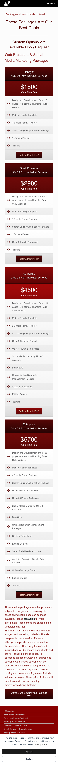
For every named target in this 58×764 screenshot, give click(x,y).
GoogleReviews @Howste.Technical (18, 729)
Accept (29, 751)
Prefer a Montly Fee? (29, 154)
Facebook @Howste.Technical (16, 718)
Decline (29, 758)
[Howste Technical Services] (7, 3)
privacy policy (41, 744)
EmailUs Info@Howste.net (14, 714)
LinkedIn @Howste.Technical (15, 725)
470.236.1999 (9, 711)
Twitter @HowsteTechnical (14, 721)
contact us (29, 618)
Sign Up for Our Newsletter (14, 732)
